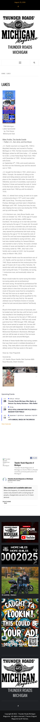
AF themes (24, 719)
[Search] (34, 62)
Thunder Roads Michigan (20, 49)
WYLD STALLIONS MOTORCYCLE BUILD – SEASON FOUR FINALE (22, 410)
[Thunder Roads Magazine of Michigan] (7, 462)
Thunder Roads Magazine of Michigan (20, 479)
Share (5, 503)
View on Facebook (7, 501)
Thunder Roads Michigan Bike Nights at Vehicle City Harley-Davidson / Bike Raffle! (23, 402)
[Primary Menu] (20, 62)
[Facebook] (18, 6)
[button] (4, 376)
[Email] (22, 6)
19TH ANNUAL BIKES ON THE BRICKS (21, 419)
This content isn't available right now (18, 488)
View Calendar (6, 424)
